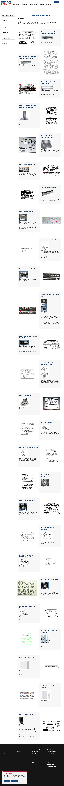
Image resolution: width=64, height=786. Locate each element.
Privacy (3, 755)
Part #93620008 (32, 732)
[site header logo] (6, 3)
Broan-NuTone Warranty (5, 48)
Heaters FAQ (4, 27)
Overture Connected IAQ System (37, 749)
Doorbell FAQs (4, 30)
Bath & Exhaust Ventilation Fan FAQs (8, 15)
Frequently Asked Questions (51, 751)
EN (61, 1)
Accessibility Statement (50, 764)
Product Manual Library (51, 755)
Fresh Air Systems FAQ (5, 22)
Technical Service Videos (6, 38)
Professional (49, 1)
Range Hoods (34, 753)
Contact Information (50, 749)
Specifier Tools (19, 751)
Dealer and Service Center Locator (52, 760)
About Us (3, 749)
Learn (48, 762)
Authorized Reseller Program (51, 766)
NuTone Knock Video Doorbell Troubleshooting (6, 33)
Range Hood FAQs (5, 20)
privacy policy (22, 776)
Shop (56, 1)
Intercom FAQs (4, 43)
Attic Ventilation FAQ (5, 25)
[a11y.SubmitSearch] (43, 2)
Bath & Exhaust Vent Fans (36, 751)
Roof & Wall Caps (35, 760)
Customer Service (60, 7)
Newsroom (3, 753)
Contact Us (49, 768)
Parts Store (18, 749)
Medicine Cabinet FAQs (5, 45)
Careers (3, 751)
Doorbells (33, 755)
